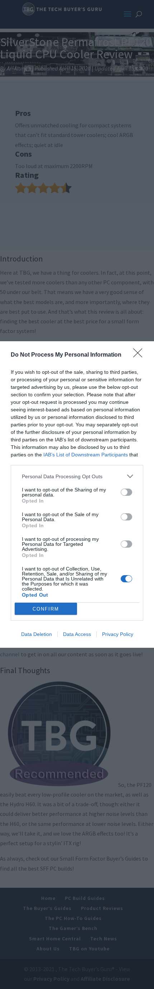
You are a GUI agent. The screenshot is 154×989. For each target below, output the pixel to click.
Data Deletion (36, 634)
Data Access (77, 634)
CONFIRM (46, 609)
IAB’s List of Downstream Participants (85, 454)
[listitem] (77, 476)
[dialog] (77, 494)
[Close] (140, 355)
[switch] (126, 492)
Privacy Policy (117, 634)
